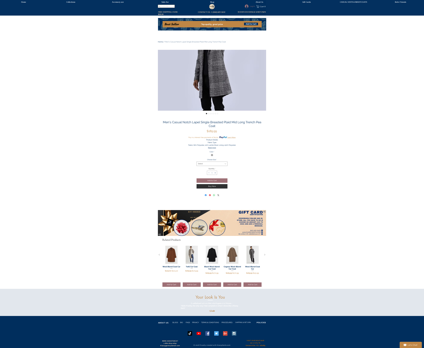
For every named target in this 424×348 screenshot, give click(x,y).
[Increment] (215, 173)
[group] (212, 266)
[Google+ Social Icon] (225, 333)
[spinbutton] (212, 173)
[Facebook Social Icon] (207, 333)
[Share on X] (218, 195)
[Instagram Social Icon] (234, 333)
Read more (212, 148)
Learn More (231, 137)
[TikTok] (190, 333)
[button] (261, 6)
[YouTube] (199, 333)
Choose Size (212, 159)
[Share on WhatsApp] (214, 195)
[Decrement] (208, 173)
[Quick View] (171, 255)
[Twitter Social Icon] (216, 333)
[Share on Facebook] (205, 195)
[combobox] (212, 164)
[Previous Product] (159, 254)
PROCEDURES (226, 322)
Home (160, 42)
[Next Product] (264, 254)
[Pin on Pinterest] (210, 195)
